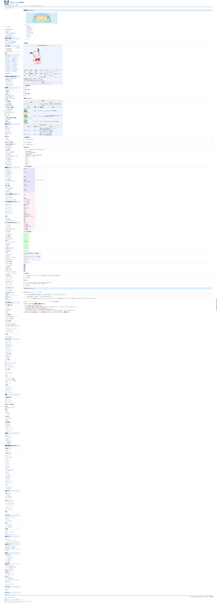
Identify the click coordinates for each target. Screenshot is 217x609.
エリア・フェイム (9, 278)
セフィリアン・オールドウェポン (12, 295)
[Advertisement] (13, 18)
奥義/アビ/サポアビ (30, 27)
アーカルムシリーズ (11, 294)
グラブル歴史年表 (8, 524)
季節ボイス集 (7, 390)
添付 (25, 5)
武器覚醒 (6, 420)
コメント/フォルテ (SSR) (9, 557)
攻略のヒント (14, 59)
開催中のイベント (9, 32)
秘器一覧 (7, 328)
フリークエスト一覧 (9, 234)
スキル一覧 (7, 414)
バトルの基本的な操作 (8, 172)
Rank (8, 85)
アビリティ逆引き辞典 (9, 372)
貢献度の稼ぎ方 (7, 183)
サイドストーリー (8, 198)
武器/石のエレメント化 (8, 127)
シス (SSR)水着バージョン (9, 573)
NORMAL (7, 220)
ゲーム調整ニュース (8, 34)
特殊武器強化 (8, 476)
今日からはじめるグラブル (9, 540)
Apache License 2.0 (22, 602)
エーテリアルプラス (9, 379)
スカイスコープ (7, 456)
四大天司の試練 (8, 254)
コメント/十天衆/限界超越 (9, 569)
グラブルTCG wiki (21, 599)
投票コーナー (7, 513)
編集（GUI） (13, 5)
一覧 (34, 5)
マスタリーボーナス (9, 380)
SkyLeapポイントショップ (10, 482)
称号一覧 (6, 458)
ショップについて (8, 474)
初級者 (7, 165)
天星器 (7, 426)
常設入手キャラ (8, 348)
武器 (8, 64)
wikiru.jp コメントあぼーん (7, 602)
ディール (6, 174)
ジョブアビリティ (8, 322)
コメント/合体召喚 (8, 577)
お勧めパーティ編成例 (8, 156)
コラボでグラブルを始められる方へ (10, 78)
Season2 (10, 509)
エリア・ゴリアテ (9, 279)
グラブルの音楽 (7, 495)
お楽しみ (14, 71)
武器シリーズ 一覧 (8, 400)
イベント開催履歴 (8, 527)
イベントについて (8, 196)
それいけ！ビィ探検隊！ (9, 457)
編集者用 (7, 73)
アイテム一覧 (7, 464)
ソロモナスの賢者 (9, 290)
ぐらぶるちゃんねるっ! (8, 503)
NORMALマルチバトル (8, 208)
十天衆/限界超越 (7, 555)
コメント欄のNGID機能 (10, 42)
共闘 (14, 66)
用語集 (6, 530)
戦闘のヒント (14, 61)
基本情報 (28, 26)
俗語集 (6, 533)
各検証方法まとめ (8, 192)
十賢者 (9, 300)
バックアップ (22, 5)
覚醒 (6, 381)
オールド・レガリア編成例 (10, 151)
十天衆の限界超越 (8, 354)
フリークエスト (7, 233)
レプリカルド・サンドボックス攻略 (10, 273)
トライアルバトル (8, 175)
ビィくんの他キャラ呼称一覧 (9, 534)
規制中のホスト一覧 (9, 89)
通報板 (6, 120)
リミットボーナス (30, 29)
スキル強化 (7, 413)
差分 (18, 5)
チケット (7, 468)
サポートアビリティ (9, 373)
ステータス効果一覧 (8, 140)
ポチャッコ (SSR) (17, 2)
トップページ (8, 30)
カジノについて (7, 486)
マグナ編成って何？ (9, 146)
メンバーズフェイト (8, 258)
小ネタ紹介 (29, 36)
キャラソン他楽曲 (8, 497)
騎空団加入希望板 (8, 105)
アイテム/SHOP (8, 67)
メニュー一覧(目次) (8, 35)
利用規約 (34, 305)
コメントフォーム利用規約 (10, 41)
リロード (28, 5)
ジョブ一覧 (7, 308)
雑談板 (6, 93)
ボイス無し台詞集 (30, 33)
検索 (36, 5)
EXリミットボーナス (9, 378)
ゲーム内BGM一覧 (9, 496)
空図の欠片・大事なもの (10, 469)
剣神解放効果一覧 (8, 325)
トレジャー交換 (8, 475)
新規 (32, 5)
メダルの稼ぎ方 (8, 488)
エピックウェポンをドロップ (10, 242)
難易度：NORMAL (9, 267)
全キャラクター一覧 (8, 582)
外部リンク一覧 (7, 538)
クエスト (14, 67)
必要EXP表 (7, 138)
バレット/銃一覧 (8, 326)
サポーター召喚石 (8, 437)
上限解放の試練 (7, 132)
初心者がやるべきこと (8, 79)
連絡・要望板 (7, 119)
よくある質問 (7, 129)
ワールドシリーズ (10, 299)
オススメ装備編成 (8, 145)
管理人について (8, 44)
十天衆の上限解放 (8, 353)
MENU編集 (7, 550)
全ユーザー (10, 165)
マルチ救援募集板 (8, 109)
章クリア (11, 85)
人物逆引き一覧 (7, 343)
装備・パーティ (7, 59)
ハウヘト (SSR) (7, 575)
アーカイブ (8, 69)
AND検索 (18, 47)
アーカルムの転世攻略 (8, 265)
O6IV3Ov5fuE (42, 296)
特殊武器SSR (9, 407)
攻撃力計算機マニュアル (9, 187)
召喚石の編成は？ (8, 147)
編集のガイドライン (9, 40)
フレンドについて (8, 451)
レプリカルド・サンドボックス (11, 271)
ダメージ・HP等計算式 (8, 188)
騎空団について (7, 450)
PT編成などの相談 (8, 96)
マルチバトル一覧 (8, 207)
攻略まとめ (6, 126)
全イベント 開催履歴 (9, 197)
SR (5, 363)
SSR (6, 361)
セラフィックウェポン (9, 427)
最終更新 (39, 5)
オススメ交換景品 (8, 487)
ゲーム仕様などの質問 (9, 95)
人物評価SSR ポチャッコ (42, 149)
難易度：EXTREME (9, 270)
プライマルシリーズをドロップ (11, 241)
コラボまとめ (7, 518)
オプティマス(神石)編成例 (10, 152)
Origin (7, 311)
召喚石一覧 (7, 436)
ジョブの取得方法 (8, 316)
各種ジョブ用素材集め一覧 (9, 337)
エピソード (29, 34)
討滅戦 (6, 134)
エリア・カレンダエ (9, 285)
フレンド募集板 (8, 103)
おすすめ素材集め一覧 (8, 470)
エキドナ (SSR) (7, 561)
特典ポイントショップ (9, 481)
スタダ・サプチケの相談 (10, 98)
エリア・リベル (8, 286)
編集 (9, 5)
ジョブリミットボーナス (9, 332)
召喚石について (7, 435)
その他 (13, 364)
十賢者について (7, 355)
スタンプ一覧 (7, 459)
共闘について (7, 218)
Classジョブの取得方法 (9, 317)
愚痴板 (6, 99)
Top (10, 4)
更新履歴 (13, 33)
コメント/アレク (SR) (8, 568)
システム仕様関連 (8, 189)
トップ (6, 5)
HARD (10, 220)
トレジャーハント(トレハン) (9, 173)
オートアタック (7, 176)
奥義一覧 (6, 139)
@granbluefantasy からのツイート (10, 594)
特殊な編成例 (8, 153)
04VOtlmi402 (87, 298)
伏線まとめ (7, 519)
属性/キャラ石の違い (8, 163)
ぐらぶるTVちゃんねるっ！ (9, 502)
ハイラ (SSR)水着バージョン (9, 571)
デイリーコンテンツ (8, 131)
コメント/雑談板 (7, 562)
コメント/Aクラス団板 (8, 556)
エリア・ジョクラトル (9, 284)
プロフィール (29, 35)
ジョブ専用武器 (8, 425)
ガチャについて (8, 33)
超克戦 (7, 246)
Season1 (7, 509)
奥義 (6, 374)
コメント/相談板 (7, 560)
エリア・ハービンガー (10, 280)
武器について (7, 399)
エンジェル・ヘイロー (8, 133)
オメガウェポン (8, 431)
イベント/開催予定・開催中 (9, 578)
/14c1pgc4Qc (56, 294)
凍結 (16, 5)
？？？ (40, 75)
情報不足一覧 (8, 36)
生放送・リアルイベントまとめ (10, 517)
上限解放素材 (29, 28)
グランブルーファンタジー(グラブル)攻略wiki (14, 599)
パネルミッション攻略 (9, 83)
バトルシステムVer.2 (8, 177)
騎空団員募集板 (8, 104)
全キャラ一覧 (7, 347)
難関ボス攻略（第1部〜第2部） (11, 229)
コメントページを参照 (37, 292)
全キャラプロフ (7, 386)
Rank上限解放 (8, 236)
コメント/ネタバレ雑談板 (9, 565)
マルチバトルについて (8, 206)
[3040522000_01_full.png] (37, 57)
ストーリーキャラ (8, 349)
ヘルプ (42, 5)
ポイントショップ (8, 480)
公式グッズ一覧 (7, 539)
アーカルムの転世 (14, 69)
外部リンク (8, 71)
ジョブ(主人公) (7, 61)
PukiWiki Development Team (14, 601)
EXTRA (13, 220)
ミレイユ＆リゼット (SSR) (9, 574)
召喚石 (8, 66)
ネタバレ (28, 37)
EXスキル (6, 419)
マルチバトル (14, 64)
